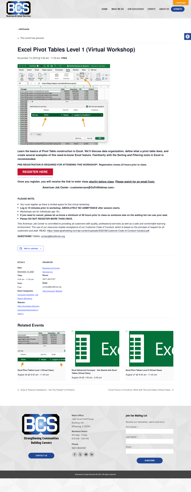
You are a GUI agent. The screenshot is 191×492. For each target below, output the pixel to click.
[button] (187, 36)
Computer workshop (26, 294)
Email (129, 446)
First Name (132, 426)
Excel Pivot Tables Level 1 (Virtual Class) (36, 370)
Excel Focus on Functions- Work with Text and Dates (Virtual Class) (139, 389)
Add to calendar (31, 248)
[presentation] (41, 349)
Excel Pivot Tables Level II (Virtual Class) (144, 370)
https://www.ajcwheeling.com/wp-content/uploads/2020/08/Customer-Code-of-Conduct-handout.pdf (98, 230)
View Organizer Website (52, 291)
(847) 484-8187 (79, 447)
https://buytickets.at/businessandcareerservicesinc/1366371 (28, 310)
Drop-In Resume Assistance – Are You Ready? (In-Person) (47, 389)
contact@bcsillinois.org (53, 236)
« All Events (23, 29)
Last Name (132, 436)
